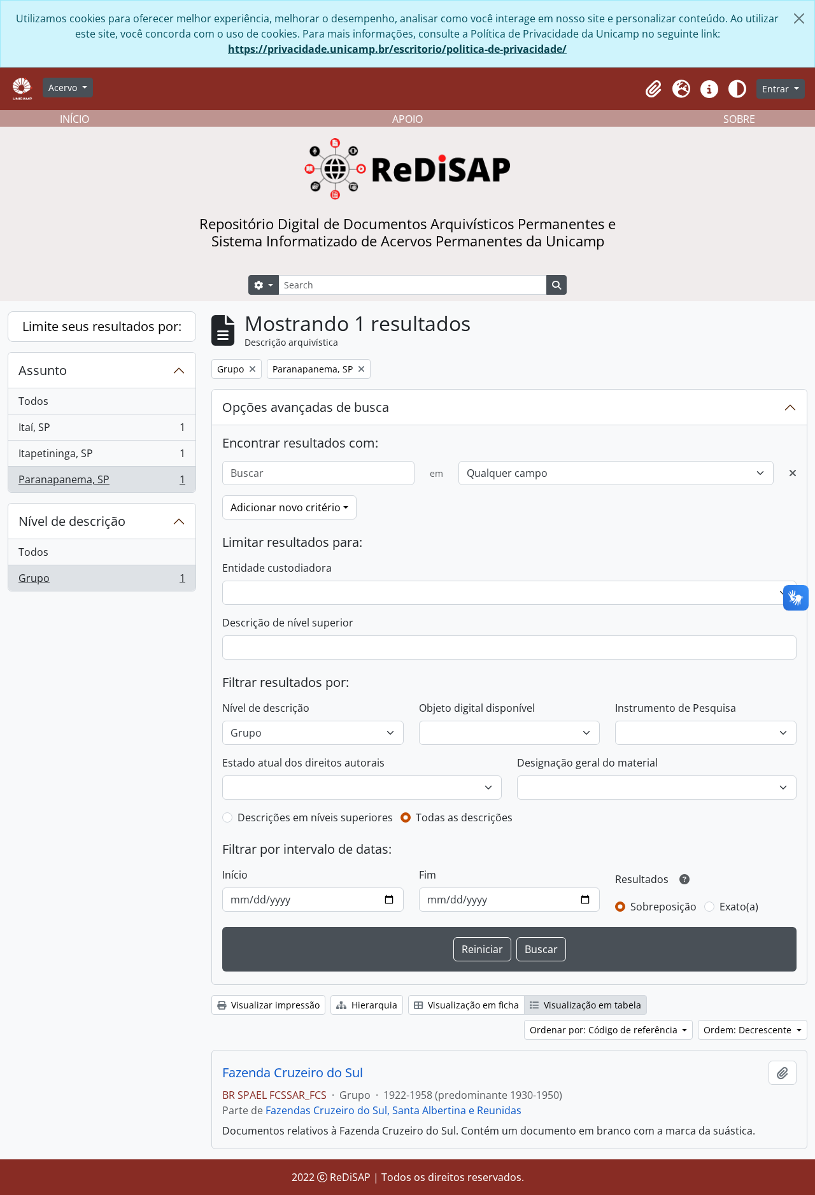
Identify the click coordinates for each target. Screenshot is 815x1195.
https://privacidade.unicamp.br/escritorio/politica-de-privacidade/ (397, 49)
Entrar (776, 89)
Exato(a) (738, 907)
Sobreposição (663, 907)
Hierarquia (373, 1005)
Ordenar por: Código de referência (605, 1030)
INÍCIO (74, 119)
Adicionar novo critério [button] (285, 507)
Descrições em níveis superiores (315, 817)
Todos (33, 401)
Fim (427, 875)
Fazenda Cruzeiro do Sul (292, 1072)
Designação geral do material (587, 763)
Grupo (101, 581)
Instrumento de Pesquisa (675, 708)
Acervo (64, 87)
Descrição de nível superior (287, 623)
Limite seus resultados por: (101, 326)
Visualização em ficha (472, 1005)
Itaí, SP (101, 430)
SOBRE (739, 119)
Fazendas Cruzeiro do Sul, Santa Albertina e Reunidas (393, 1110)
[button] (653, 89)
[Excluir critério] (793, 473)
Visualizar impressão (274, 1005)
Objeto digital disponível (477, 708)
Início (235, 875)
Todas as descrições (464, 817)
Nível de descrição (71, 521)
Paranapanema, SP (101, 482)
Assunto (42, 370)
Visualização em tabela (591, 1005)
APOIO (407, 119)
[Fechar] (799, 18)
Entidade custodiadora (277, 568)
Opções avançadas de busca (305, 407)
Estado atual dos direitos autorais (303, 763)
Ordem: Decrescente (749, 1030)
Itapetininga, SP (101, 456)
